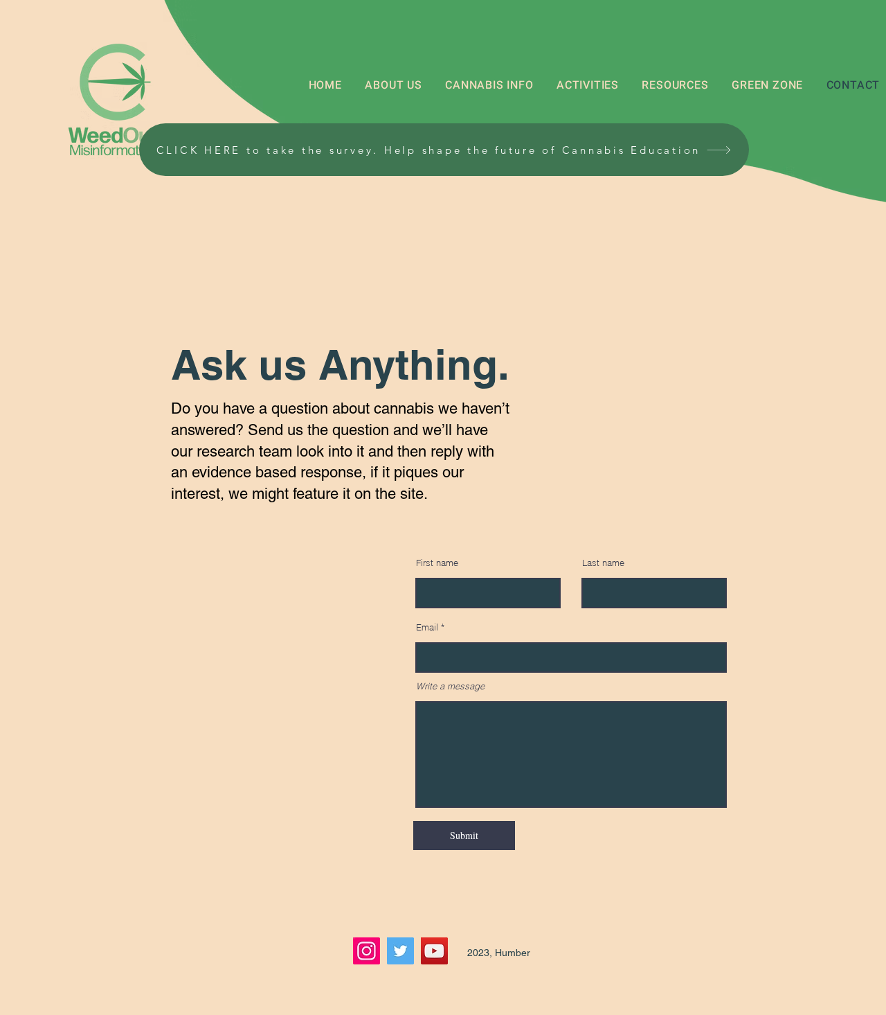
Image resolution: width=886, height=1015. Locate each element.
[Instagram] (366, 950)
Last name (603, 562)
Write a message (450, 686)
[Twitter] (400, 950)
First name (437, 562)
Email (427, 627)
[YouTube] (434, 950)
